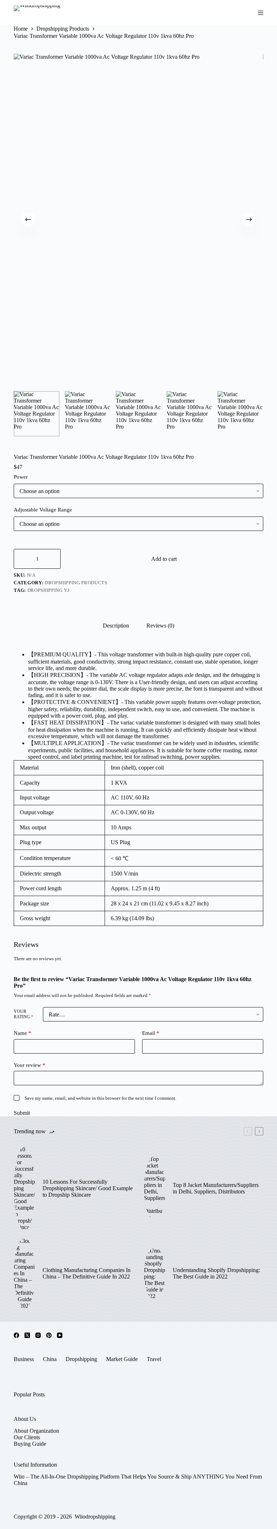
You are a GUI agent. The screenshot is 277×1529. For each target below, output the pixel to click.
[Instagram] (38, 1335)
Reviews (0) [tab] (160, 625)
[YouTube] (59, 1335)
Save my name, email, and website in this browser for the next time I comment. (100, 1098)
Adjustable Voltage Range (43, 510)
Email (150, 1033)
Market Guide (122, 1359)
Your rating (23, 1014)
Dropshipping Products (76, 582)
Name (22, 1033)
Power (21, 477)
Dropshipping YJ (48, 590)
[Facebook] (16, 1335)
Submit (22, 1113)
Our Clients (27, 1437)
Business (24, 1359)
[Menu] (260, 12)
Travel (154, 1359)
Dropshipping (81, 1359)
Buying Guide (30, 1444)
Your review (29, 1065)
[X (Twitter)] (27, 1335)
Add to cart (164, 559)
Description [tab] (116, 625)
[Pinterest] (49, 1335)
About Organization (36, 1431)
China (50, 1359)
